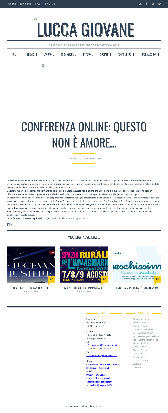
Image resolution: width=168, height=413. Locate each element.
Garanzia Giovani (141, 360)
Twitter (116, 364)
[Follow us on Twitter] (152, 4)
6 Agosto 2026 (31, 292)
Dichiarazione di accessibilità (98, 380)
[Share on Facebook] (8, 224)
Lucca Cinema (139, 347)
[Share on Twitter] (11, 224)
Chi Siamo (11, 4)
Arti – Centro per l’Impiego (145, 340)
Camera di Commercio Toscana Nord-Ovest (143, 331)
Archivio (74, 158)
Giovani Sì (137, 357)
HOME (15, 54)
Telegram (103, 368)
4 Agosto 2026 (84, 292)
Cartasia (137, 364)
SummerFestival (140, 350)
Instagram (92, 368)
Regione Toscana (141, 326)
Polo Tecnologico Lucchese (146, 336)
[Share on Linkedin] (15, 224)
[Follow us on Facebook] (146, 4)
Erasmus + (138, 367)
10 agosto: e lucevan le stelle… (31, 288)
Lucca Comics (139, 353)
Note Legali (100, 375)
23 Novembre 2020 (92, 158)
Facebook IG (92, 364)
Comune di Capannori (74, 218)
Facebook (55, 218)
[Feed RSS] (140, 4)
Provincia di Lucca (141, 322)
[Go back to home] (84, 26)
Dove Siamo (25, 4)
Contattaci (50, 4)
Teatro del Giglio (141, 343)
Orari (37, 4)
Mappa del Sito (106, 385)
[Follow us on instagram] (159, 4)
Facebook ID (105, 364)
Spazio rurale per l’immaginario (84, 288)
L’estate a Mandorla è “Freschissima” (137, 288)
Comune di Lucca (141, 319)
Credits (89, 378)
